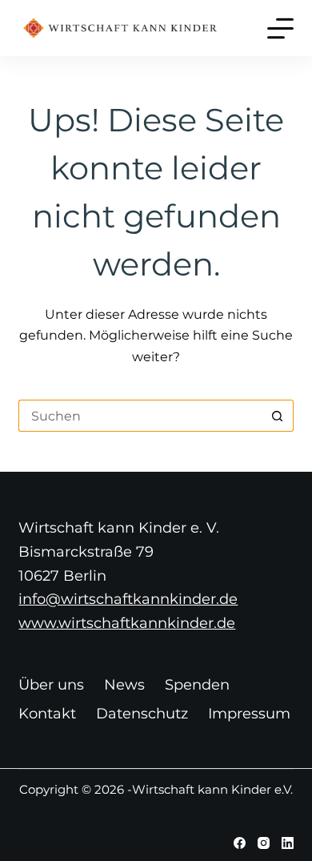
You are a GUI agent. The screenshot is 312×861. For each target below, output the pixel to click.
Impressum (249, 713)
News (124, 685)
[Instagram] (264, 843)
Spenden (197, 685)
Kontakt (47, 713)
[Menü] (280, 28)
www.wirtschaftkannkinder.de (126, 623)
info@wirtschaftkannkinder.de (128, 599)
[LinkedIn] (288, 843)
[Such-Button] (278, 416)
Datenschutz (142, 713)
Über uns (51, 685)
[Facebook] (240, 843)
